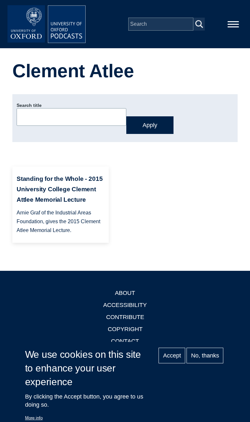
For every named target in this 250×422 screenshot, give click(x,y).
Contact (125, 341)
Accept (172, 355)
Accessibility (125, 305)
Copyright (125, 329)
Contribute (125, 317)
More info (34, 417)
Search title (29, 105)
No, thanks (205, 355)
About (125, 293)
